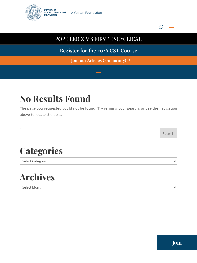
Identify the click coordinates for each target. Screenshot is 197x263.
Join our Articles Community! (98, 60)
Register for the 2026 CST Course (98, 50)
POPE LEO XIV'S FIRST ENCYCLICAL (98, 38)
